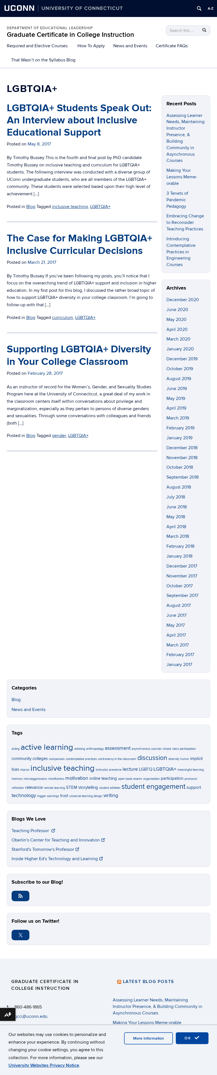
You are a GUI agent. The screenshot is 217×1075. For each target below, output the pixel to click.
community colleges (30, 758)
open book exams (130, 779)
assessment (118, 748)
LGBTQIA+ (164, 769)
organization (151, 779)
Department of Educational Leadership (50, 28)
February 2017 (180, 655)
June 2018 (176, 507)
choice (167, 749)
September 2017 (182, 595)
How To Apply (91, 46)
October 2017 (179, 586)
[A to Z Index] (210, 8)
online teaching (103, 778)
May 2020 (176, 319)
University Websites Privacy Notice (43, 1065)
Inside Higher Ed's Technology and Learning (55, 859)
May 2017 (175, 625)
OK (189, 1038)
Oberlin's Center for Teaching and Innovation (56, 840)
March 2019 (177, 418)
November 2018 (182, 458)
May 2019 (175, 398)
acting (15, 749)
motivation (76, 778)
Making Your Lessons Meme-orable (181, 177)
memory (17, 779)
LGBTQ (145, 769)
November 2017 (181, 576)
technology (24, 795)
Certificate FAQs (172, 46)
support (193, 787)
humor (184, 759)
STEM (71, 787)
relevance (34, 787)
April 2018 (176, 527)
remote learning (54, 788)
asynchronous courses (147, 749)
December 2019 (182, 359)
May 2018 (175, 517)
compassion (57, 759)
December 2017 (181, 566)
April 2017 (176, 635)
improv (24, 770)
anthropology (95, 749)
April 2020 (177, 329)
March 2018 (177, 536)
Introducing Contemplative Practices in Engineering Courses (181, 251)
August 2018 (178, 487)
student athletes (109, 788)
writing (110, 795)
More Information (148, 1038)
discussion (152, 758)
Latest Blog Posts (148, 981)
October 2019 (179, 369)
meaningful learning (190, 770)
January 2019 (179, 438)
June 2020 (177, 309)
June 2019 (176, 388)
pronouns (191, 779)
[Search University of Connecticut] (199, 8)
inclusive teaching (63, 768)
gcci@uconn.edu (30, 1016)
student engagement (153, 787)
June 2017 (176, 615)
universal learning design (85, 796)
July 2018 (175, 497)
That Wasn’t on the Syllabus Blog (43, 60)
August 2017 (178, 605)
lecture (130, 769)
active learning (47, 747)
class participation (184, 749)
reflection (18, 788)
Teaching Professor (31, 831)
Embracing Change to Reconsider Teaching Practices (185, 222)
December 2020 (182, 300)
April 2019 (176, 408)
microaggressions (35, 779)
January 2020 (180, 349)
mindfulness (56, 779)
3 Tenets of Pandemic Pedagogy (177, 199)
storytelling (88, 787)
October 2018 (179, 467)
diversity (173, 759)
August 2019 (178, 379)
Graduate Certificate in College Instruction (70, 35)
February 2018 (180, 546)
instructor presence (108, 770)
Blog (16, 700)
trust (64, 795)
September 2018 (182, 477)
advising (79, 749)
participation (172, 778)
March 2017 (177, 645)
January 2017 (179, 664)
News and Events (130, 46)
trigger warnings (48, 796)
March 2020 (178, 339)
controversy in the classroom (117, 759)
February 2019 (180, 428)
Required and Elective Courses (37, 46)
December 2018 (182, 448)
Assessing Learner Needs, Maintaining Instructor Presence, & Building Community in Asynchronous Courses (157, 1006)
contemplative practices (81, 759)
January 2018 (179, 556)
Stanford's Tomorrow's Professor (43, 849)
